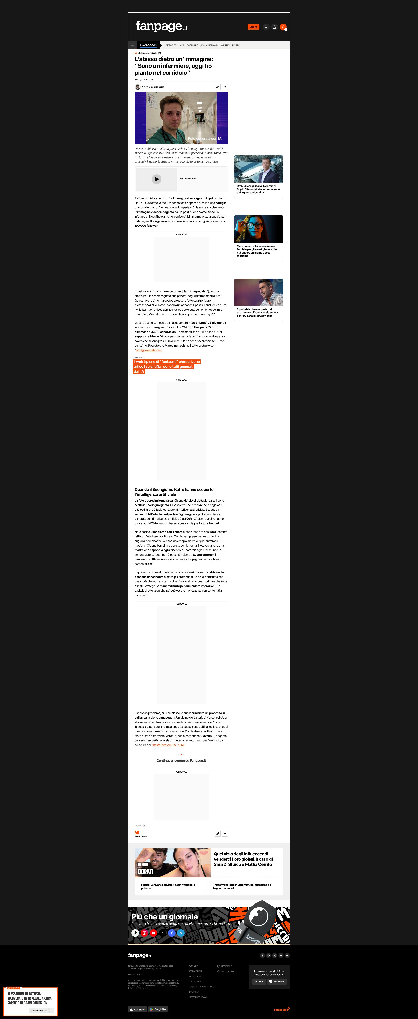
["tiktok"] (135, 933)
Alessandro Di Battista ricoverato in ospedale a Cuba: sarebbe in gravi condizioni (29, 998)
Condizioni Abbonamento (201, 987)
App (182, 45)
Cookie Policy (196, 981)
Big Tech (236, 45)
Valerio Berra (157, 86)
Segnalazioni (195, 971)
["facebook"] (172, 933)
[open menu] (132, 45)
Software (192, 45)
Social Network (209, 45)
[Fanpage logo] (158, 27)
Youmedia (193, 966)
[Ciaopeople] (282, 1010)
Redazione (194, 992)
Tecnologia (148, 44)
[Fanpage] (139, 955)
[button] (225, 87)
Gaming (225, 45)
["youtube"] (153, 933)
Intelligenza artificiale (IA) (149, 53)
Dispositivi (171, 45)
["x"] (162, 933)
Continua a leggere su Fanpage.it (181, 761)
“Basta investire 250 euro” (168, 745)
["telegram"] (181, 933)
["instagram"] (144, 933)
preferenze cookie (198, 997)
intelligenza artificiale (149, 350)
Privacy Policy (196, 976)
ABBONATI (253, 27)
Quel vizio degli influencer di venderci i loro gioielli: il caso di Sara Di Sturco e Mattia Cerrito (243, 859)
